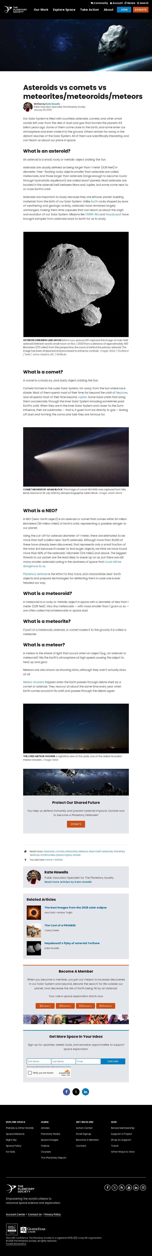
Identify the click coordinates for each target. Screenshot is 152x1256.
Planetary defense (35, 574)
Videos (45, 1145)
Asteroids (48, 851)
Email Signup (83, 1134)
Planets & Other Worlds (20, 1128)
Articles (59, 859)
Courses (46, 1151)
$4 (45, 1006)
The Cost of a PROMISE (60, 925)
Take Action (89, 10)
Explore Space (64, 10)
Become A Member (87, 1140)
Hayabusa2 (113, 214)
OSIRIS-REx (92, 214)
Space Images (49, 1140)
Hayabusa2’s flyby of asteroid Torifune (72, 943)
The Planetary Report (53, 1157)
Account (118, 3)
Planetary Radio (50, 1134)
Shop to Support (121, 1140)
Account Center (15, 1214)
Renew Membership (122, 1128)
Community (101, 3)
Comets (59, 851)
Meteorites (71, 851)
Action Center (84, 1128)
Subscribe (112, 1061)
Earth (94, 201)
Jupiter (82, 397)
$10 (65, 1006)
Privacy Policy (65, 1066)
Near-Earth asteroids (101, 851)
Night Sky (11, 1140)
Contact (81, 1145)
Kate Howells (56, 872)
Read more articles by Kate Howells (68, 882)
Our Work (41, 10)
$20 (85, 1006)
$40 (105, 1006)
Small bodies (48, 855)
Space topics (64, 855)
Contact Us (35, 1214)
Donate (141, 9)
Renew (131, 3)
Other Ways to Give (122, 1151)
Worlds (77, 855)
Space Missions (15, 1134)
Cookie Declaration (16, 1243)
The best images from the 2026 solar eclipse (76, 907)
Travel (114, 1145)
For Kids (10, 1151)
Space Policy (14, 1145)
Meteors (83, 851)
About (109, 10)
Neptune (121, 392)
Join (124, 9)
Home (48, 859)
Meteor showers (33, 682)
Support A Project (121, 1134)
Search (144, 3)
